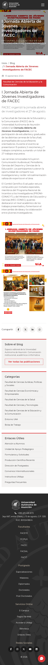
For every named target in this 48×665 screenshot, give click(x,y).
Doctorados (24, 590)
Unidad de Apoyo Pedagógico (19, 449)
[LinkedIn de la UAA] (36, 649)
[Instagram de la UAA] (17, 649)
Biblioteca (24, 629)
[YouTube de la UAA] (30, 649)
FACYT (24, 557)
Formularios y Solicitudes (17, 454)
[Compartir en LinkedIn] (32, 329)
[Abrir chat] (41, 658)
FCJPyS (24, 539)
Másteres (24, 578)
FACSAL (24, 551)
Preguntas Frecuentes (15, 482)
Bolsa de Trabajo (13, 425)
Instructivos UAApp (14, 476)
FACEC (24, 545)
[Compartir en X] (25, 329)
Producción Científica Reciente (20, 460)
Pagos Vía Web (24, 616)
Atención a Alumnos (15, 443)
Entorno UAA (11, 419)
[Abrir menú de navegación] (33, 4)
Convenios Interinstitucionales (19, 471)
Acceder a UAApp (24, 622)
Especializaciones (24, 572)
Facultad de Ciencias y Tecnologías (21, 405)
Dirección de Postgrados (17, 465)
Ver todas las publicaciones (24, 361)
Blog (12, 63)
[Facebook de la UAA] (11, 649)
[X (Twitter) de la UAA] (24, 649)
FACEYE (24, 533)
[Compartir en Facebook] (18, 329)
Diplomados (24, 584)
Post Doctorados (24, 596)
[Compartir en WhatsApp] (40, 329)
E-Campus (24, 610)
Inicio (4, 63)
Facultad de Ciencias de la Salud (20, 399)
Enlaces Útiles (24, 635)
